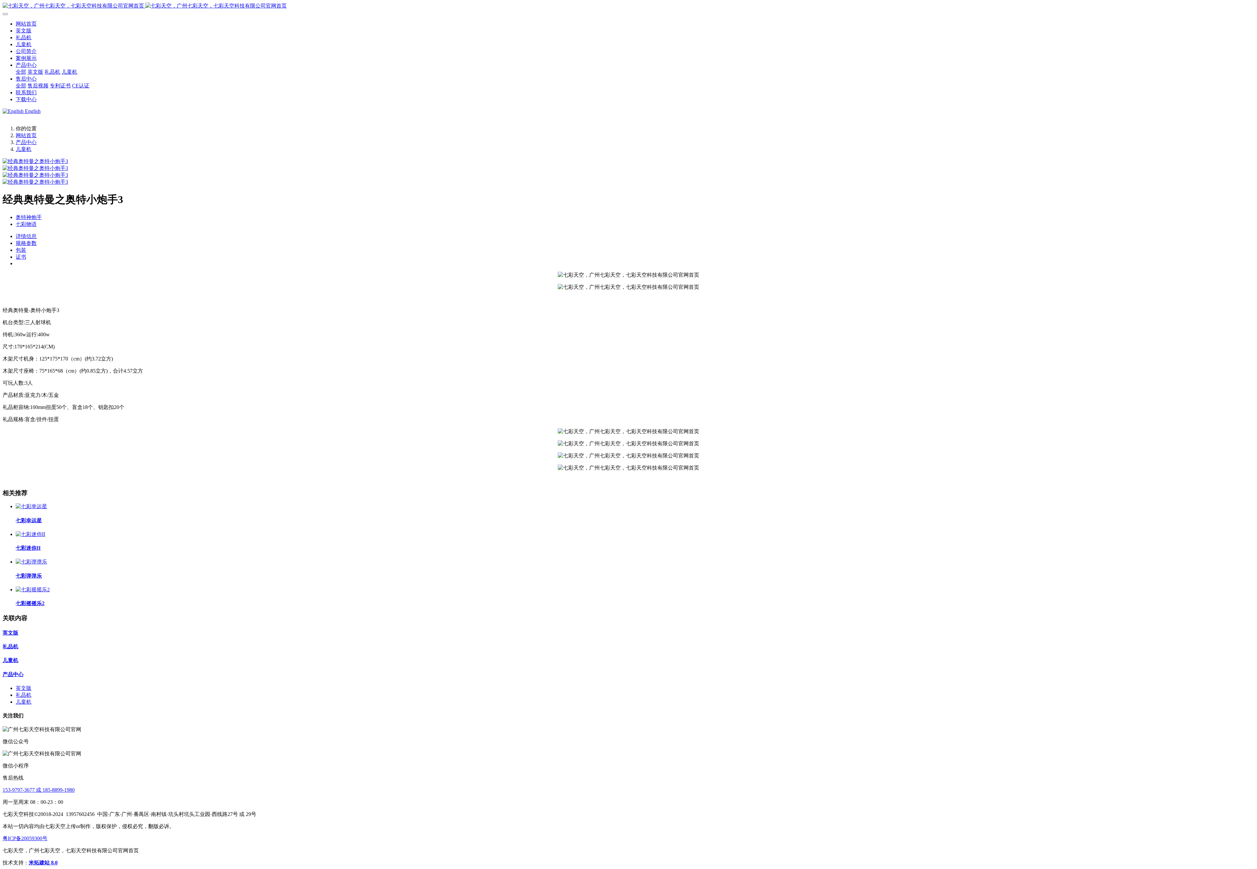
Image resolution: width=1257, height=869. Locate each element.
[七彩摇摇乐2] (33, 589)
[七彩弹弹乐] (31, 561)
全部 (21, 72)
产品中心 (26, 142)
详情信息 (26, 236)
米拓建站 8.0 (43, 862)
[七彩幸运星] (31, 506)
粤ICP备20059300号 (25, 838)
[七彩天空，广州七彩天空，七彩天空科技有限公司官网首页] (628, 6)
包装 (21, 250)
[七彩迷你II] (30, 534)
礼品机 (10, 646)
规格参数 (26, 243)
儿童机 (23, 149)
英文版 (10, 633)
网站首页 (26, 24)
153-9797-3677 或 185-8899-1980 (39, 790)
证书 (21, 257)
